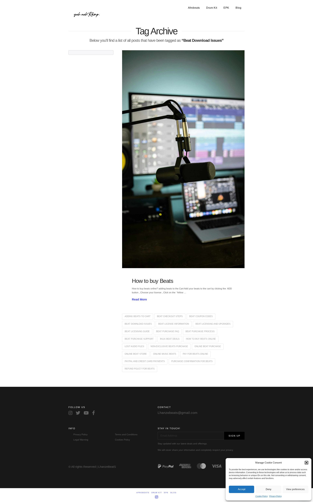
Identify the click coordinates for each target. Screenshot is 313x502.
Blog (174, 493)
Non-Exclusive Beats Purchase (169, 346)
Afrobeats (142, 493)
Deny (268, 489)
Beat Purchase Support (139, 339)
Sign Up (234, 435)
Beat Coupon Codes (201, 316)
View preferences (295, 489)
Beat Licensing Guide (137, 331)
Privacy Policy (275, 496)
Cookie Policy (261, 496)
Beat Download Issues (138, 324)
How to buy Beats (152, 281)
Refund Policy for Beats (140, 369)
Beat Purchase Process (200, 331)
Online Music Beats (164, 354)
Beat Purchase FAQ (167, 331)
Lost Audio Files (134, 346)
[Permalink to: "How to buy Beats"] (183, 159)
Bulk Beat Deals (169, 339)
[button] (306, 462)
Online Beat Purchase (207, 346)
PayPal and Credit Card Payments (145, 361)
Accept (241, 489)
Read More (139, 299)
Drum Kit (156, 493)
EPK (166, 493)
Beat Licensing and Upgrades (213, 324)
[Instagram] (156, 497)
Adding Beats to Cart (137, 316)
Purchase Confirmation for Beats (192, 361)
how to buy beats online (201, 339)
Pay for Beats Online (195, 354)
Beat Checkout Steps (170, 316)
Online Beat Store (136, 354)
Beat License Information (173, 324)
